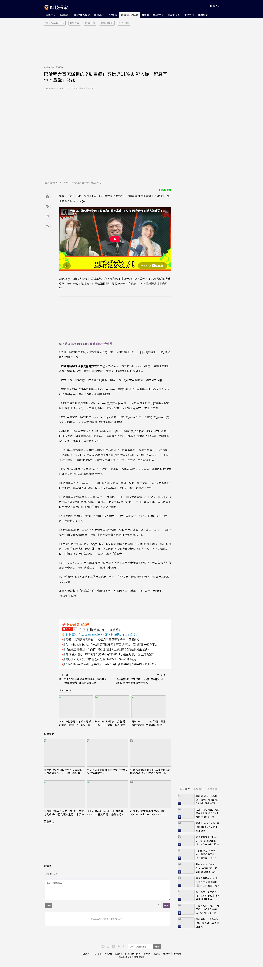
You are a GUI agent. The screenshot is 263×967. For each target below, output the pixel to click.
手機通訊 (65, 15)
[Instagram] (108, 946)
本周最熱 (198, 788)
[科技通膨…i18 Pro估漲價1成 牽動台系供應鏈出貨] (186, 922)
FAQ (94, 953)
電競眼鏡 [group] (90, 23)
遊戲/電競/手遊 (129, 15)
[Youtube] (210, 6)
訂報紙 (157, 953)
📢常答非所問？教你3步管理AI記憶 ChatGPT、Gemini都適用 (99, 659)
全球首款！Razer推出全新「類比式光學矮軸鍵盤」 (107, 771)
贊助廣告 (49, 821)
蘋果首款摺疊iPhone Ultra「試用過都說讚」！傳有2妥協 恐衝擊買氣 (207, 840)
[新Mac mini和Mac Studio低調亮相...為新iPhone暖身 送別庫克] (186, 868)
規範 (49, 905)
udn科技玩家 (49, 67)
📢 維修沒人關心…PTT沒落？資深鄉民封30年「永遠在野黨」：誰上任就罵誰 (108, 654)
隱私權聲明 (135, 953)
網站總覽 (177, 953)
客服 (99, 953)
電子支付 (189, 15)
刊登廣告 (85, 953)
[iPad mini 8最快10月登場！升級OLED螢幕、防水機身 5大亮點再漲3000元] (112, 706)
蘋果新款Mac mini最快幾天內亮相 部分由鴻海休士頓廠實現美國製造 (207, 881)
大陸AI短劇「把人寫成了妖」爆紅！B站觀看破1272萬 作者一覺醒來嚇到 (207, 909)
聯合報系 (147, 953)
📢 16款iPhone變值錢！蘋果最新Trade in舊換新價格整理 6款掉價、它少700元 (109, 664)
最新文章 (51, 15)
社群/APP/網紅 (82, 15)
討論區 (48, 866)
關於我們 (166, 953)
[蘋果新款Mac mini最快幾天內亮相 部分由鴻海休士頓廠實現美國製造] (186, 881)
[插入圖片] (159, 905)
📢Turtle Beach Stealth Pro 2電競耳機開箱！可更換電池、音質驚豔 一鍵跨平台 (110, 644)
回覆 (166, 905)
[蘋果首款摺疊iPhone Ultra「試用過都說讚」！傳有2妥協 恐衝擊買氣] (186, 840)
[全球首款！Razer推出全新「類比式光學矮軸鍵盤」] (107, 753)
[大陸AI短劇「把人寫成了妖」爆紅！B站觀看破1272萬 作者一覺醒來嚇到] (186, 909)
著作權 (127, 953)
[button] (214, 6)
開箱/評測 (99, 15)
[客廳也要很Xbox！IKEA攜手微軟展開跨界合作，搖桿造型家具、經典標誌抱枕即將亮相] (150, 753)
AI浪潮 (145, 15)
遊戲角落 (59, 67)
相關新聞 (49, 734)
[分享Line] (47, 206)
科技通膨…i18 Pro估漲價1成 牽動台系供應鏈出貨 (207, 923)
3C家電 (113, 15)
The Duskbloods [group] (54, 23)
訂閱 (157, 946)
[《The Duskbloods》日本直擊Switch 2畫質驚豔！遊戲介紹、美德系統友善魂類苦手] (107, 794)
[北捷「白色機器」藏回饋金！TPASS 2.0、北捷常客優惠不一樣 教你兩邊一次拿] (186, 813)
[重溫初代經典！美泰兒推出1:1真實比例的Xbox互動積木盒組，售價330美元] (64, 794)
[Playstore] (118, 946)
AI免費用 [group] (74, 23)
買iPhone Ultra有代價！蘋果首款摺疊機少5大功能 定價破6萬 (149, 723)
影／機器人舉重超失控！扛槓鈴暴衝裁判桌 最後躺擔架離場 (207, 895)
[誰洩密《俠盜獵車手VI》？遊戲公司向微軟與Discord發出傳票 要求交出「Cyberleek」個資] (64, 753)
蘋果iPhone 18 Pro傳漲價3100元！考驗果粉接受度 (207, 827)
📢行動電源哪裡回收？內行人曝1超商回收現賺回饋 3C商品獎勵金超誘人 (106, 649)
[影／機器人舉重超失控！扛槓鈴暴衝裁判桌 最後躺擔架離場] (186, 895)
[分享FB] (47, 196)
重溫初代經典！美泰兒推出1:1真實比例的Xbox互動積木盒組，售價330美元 (64, 812)
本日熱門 (185, 788)
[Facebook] (103, 946)
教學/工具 (158, 15)
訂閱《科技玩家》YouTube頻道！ (100, 630)
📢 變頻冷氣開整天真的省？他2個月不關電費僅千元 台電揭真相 (100, 639)
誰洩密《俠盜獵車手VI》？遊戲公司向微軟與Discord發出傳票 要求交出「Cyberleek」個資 (63, 771)
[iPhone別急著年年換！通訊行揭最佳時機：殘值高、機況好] (76, 706)
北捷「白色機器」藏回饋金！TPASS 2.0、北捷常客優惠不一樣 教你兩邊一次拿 (207, 813)
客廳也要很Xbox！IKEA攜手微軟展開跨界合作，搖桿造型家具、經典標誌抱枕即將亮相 (150, 771)
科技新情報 (174, 15)
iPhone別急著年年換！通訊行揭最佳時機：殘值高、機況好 (76, 723)
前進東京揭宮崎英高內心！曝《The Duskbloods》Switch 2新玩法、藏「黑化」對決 (149, 812)
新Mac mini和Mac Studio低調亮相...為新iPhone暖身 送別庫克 (207, 868)
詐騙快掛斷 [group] (107, 23)
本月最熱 (212, 788)
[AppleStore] (123, 946)
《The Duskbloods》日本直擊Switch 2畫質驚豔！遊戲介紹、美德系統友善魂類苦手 (106, 812)
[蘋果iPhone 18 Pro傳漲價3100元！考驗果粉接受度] (186, 826)
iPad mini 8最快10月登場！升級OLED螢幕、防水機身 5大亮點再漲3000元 (111, 723)
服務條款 (118, 953)
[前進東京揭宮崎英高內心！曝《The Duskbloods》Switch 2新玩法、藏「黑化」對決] (150, 794)
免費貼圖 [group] (124, 23)
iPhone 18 (65, 690)
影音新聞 (203, 15)
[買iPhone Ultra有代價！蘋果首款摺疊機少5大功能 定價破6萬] (149, 706)
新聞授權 (108, 953)
